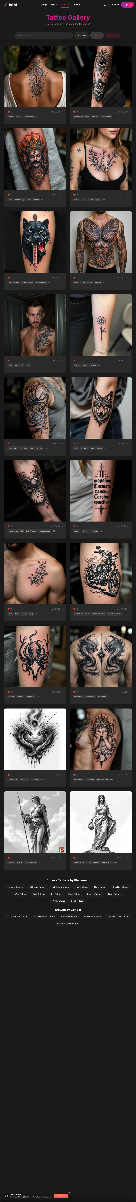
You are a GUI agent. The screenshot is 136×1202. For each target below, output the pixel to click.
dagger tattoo (41, 282)
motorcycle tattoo (115, 614)
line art (85, 365)
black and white (30, 117)
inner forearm (31, 531)
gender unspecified (81, 117)
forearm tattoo (33, 200)
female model (79, 862)
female (11, 117)
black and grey (27, 614)
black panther (13, 282)
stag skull (30, 697)
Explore (65, 4)
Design (43, 4)
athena (19, 862)
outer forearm (106, 117)
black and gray (95, 200)
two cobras (102, 697)
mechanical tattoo (98, 614)
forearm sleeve (44, 531)
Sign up (127, 4)
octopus (20, 697)
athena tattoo (107, 862)
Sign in (115, 4)
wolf (76, 448)
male (10, 200)
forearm (94, 117)
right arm (23, 448)
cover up (95, 531)
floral (84, 200)
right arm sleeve (36, 448)
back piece (12, 779)
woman (77, 365)
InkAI (13, 5)
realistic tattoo (27, 282)
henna (19, 117)
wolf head (84, 448)
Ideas (54, 4)
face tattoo (19, 365)
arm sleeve (90, 779)
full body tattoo (93, 862)
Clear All (97, 36)
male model (12, 448)
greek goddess (30, 862)
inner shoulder (102, 779)
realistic (98, 282)
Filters (81, 36)
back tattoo (90, 697)
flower (93, 365)
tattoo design (20, 200)
